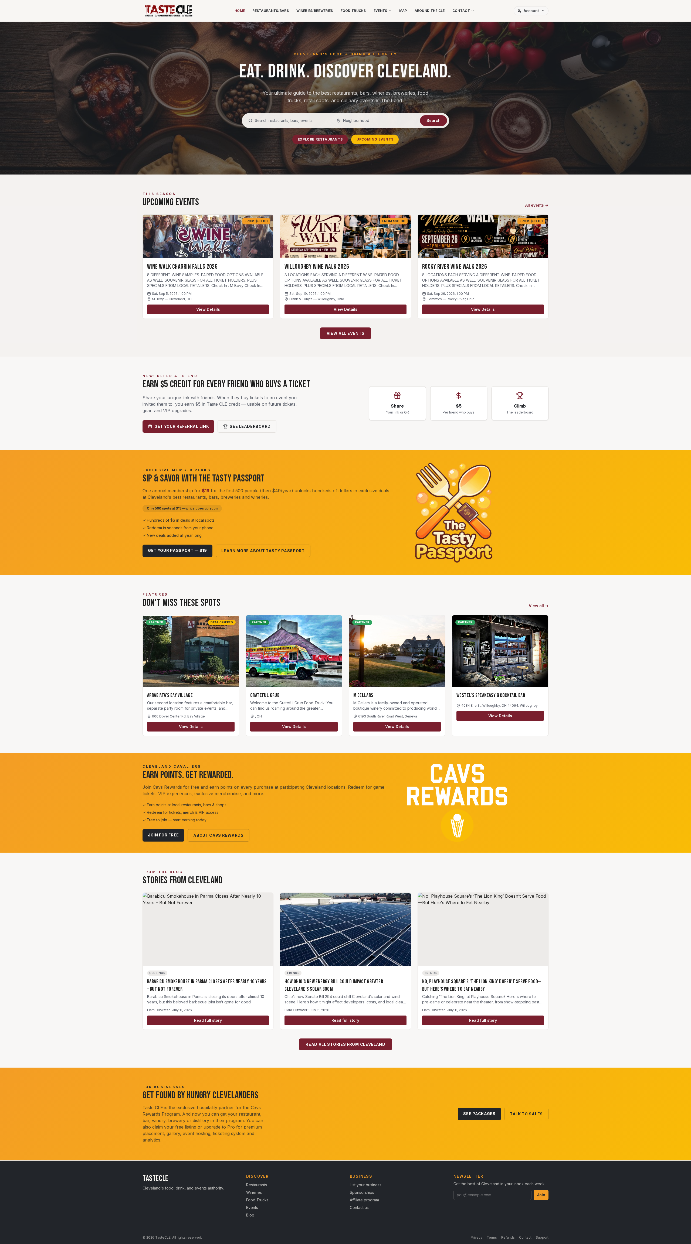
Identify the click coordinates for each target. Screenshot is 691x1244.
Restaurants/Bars (270, 11)
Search (433, 120)
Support (542, 1237)
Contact (461, 11)
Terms (492, 1237)
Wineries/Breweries (314, 11)
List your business (365, 1185)
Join (541, 1194)
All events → (536, 205)
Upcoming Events (375, 139)
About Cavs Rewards (218, 835)
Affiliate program (364, 1200)
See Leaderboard (250, 426)
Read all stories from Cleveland (345, 1044)
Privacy (476, 1237)
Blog (250, 1215)
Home (240, 11)
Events (380, 11)
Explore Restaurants (320, 139)
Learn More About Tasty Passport (263, 550)
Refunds (508, 1237)
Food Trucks (353, 11)
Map (403, 11)
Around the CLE (430, 11)
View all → (538, 605)
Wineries (254, 1192)
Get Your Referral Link (181, 426)
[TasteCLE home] (169, 10)
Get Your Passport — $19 (177, 550)
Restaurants (256, 1185)
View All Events (346, 333)
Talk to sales (526, 1114)
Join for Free (163, 835)
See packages (479, 1113)
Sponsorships (362, 1192)
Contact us (359, 1207)
